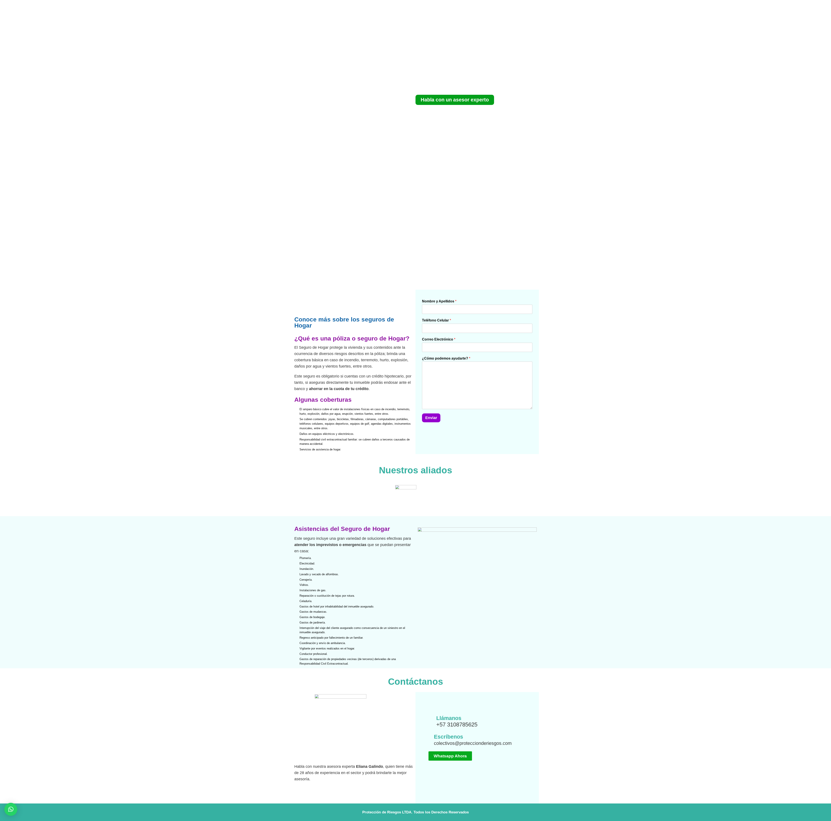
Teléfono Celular (436, 320)
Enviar (431, 418)
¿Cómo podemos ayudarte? (446, 358)
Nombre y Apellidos (439, 301)
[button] (10, 809)
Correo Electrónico (438, 339)
